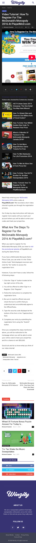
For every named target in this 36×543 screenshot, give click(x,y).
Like (31, 465)
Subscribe (29, 474)
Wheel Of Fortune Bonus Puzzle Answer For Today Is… (16, 422)
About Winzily (10, 535)
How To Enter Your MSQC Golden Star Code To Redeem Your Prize (22, 125)
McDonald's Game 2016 (14, 354)
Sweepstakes (6, 445)
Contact (17, 535)
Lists (4, 418)
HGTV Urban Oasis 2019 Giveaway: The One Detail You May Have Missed (22, 106)
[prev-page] (30, 97)
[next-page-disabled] (33, 97)
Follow (30, 470)
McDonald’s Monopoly (9, 357)
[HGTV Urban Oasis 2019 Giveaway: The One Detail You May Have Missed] (7, 106)
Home (4, 8)
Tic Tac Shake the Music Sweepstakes (13, 450)
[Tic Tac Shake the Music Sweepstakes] (18, 439)
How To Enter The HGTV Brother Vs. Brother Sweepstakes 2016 (22, 175)
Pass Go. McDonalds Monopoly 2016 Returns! (10, 384)
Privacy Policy (25, 535)
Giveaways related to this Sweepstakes (14, 97)
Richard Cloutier (9, 27)
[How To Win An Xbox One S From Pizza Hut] (7, 165)
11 (33, 427)
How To (9, 8)
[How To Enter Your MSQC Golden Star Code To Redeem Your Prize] (7, 125)
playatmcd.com (21, 357)
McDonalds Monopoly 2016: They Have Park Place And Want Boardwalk (27, 386)
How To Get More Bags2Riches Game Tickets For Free (20, 146)
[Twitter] (16, 90)
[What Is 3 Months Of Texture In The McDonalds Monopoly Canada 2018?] (7, 134)
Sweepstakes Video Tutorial (10, 359)
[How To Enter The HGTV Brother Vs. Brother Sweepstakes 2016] (7, 175)
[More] (30, 90)
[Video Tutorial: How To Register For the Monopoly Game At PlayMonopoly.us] (7, 185)
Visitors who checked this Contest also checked (17, 100)
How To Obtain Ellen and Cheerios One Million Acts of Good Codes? (23, 115)
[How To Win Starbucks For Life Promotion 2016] (7, 156)
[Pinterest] (21, 90)
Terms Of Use (18, 537)
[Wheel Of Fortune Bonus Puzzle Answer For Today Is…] (18, 411)
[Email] (26, 90)
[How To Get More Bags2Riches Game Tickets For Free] (7, 146)
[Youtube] (23, 528)
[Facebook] (12, 90)
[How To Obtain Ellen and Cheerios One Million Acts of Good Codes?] (7, 115)
